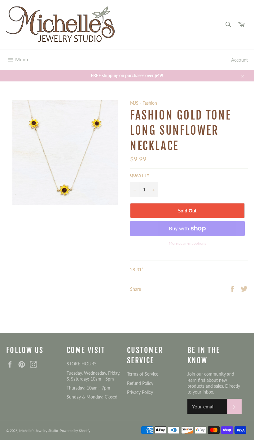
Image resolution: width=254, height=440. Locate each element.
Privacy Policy (140, 392)
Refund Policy (140, 383)
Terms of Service (142, 374)
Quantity (139, 175)
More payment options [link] (187, 243)
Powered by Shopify (75, 431)
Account (239, 60)
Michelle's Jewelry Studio (38, 431)
